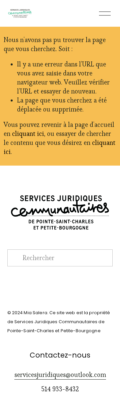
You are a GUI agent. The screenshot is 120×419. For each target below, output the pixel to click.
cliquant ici (28, 134)
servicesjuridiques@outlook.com (60, 375)
